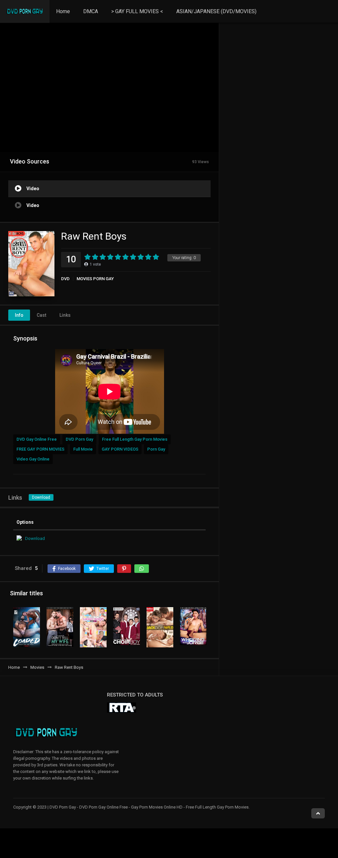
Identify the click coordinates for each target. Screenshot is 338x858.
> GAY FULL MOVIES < (137, 11)
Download (41, 497)
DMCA (90, 11)
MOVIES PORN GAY (95, 279)
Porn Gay (156, 449)
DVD (65, 279)
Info (19, 315)
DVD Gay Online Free (37, 439)
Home (63, 11)
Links (65, 315)
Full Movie (83, 449)
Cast (41, 315)
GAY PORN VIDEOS (120, 449)
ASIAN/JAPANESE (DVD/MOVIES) (216, 11)
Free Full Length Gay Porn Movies (134, 439)
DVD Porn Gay (79, 439)
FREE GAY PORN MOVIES (40, 449)
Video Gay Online (33, 459)
